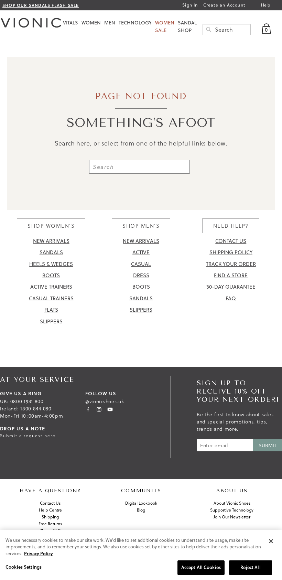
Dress (141, 275)
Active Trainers (51, 286)
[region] (141, 555)
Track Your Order (231, 264)
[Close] (271, 541)
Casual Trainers (51, 298)
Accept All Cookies (201, 567)
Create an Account (224, 5)
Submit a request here (28, 436)
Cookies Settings (24, 567)
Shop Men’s (141, 225)
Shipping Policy (230, 252)
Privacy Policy (38, 553)
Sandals (51, 252)
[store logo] (31, 25)
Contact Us (230, 241)
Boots (51, 275)
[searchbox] (227, 29)
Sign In (190, 5)
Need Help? (231, 225)
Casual (141, 264)
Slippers (51, 321)
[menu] (172, 26)
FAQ (231, 298)
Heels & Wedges (51, 264)
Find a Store (231, 275)
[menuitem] (70, 23)
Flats (51, 309)
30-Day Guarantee (231, 286)
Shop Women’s (51, 225)
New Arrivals (51, 241)
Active (141, 252)
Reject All (250, 567)
